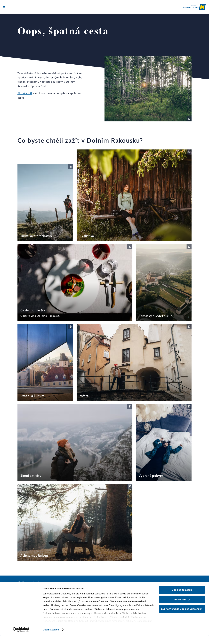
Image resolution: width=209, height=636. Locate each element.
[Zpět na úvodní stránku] (193, 7)
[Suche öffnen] (19, 6)
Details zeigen (51, 629)
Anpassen (180, 599)
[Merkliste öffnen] (15, 6)
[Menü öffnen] (4, 6)
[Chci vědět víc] (45, 202)
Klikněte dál (24, 93)
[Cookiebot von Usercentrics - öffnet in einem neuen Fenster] (21, 629)
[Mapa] (11, 6)
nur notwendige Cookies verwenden (181, 608)
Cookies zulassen (182, 589)
